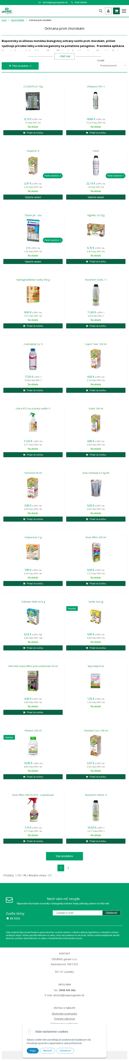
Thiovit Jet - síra (33, 215)
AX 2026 (15, 918)
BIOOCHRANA (17, 20)
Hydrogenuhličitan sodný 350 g (33, 279)
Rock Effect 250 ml (96, 537)
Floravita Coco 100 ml (96, 730)
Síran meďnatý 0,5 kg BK (95, 473)
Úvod (4, 20)
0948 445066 (81, 2)
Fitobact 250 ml (33, 730)
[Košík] (116, 11)
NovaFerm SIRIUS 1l (96, 795)
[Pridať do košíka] (33, 132)
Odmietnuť (65, 1050)
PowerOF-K (33, 151)
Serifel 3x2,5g (96, 601)
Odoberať (111, 912)
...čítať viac (64, 56)
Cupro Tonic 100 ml (95, 344)
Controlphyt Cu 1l (33, 344)
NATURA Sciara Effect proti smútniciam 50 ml (33, 666)
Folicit (96, 151)
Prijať (32, 1050)
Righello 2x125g (95, 215)
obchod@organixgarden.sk (55, 2)
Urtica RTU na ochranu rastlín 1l (33, 408)
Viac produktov (64, 856)
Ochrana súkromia (64, 1018)
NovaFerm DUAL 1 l (96, 279)
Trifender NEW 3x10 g (33, 601)
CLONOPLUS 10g (33, 86)
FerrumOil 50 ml (33, 473)
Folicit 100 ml (96, 408)
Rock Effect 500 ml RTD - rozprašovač (33, 795)
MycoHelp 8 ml (96, 666)
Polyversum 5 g (33, 537)
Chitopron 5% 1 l (96, 86)
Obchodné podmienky (64, 1013)
